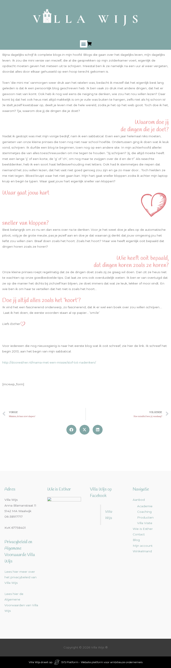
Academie (145, 506)
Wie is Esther (143, 529)
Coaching (144, 511)
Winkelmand (142, 551)
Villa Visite (144, 523)
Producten (145, 517)
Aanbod (139, 499)
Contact (139, 534)
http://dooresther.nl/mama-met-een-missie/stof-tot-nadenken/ (49, 362)
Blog (136, 540)
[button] (83, 44)
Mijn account (143, 545)
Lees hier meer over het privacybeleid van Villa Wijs (20, 577)
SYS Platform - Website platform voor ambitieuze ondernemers (101, 662)
